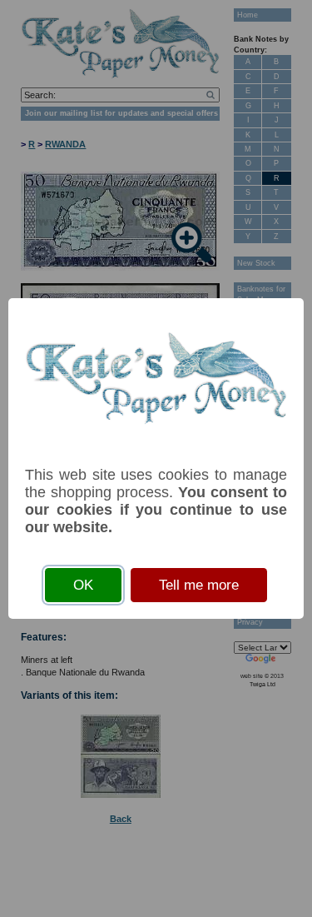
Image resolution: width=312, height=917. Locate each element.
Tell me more (199, 585)
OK (83, 585)
